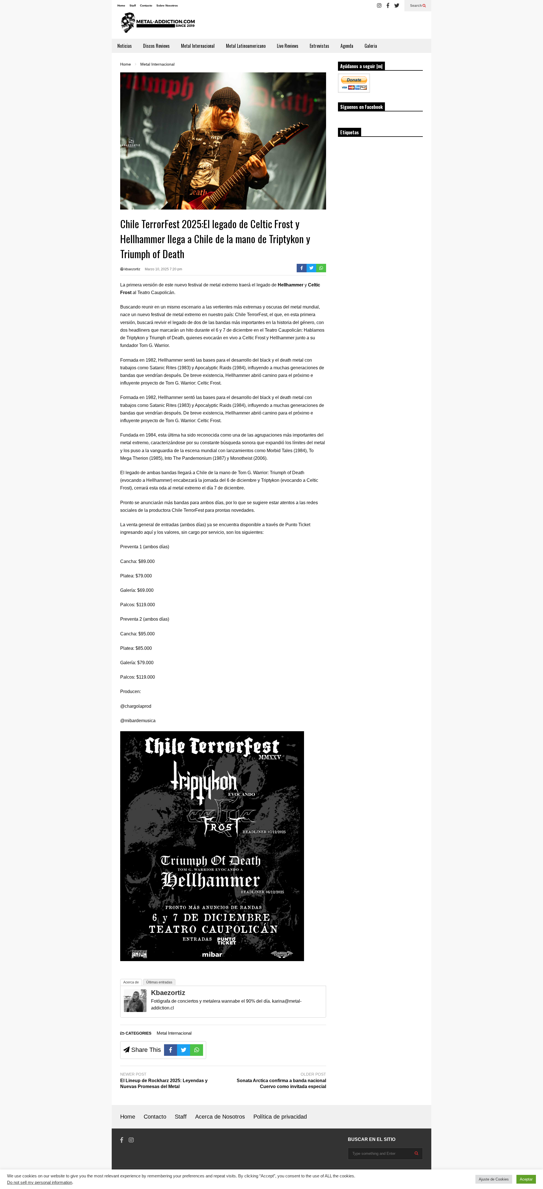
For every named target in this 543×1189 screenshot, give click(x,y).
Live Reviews (287, 45)
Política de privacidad (280, 1117)
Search (416, 6)
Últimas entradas (159, 982)
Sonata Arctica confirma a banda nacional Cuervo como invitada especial (281, 1083)
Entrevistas (319, 45)
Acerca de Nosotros (220, 1117)
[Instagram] (379, 5)
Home (121, 5)
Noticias (124, 45)
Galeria (371, 45)
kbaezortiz (132, 269)
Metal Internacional (198, 45)
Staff (133, 5)
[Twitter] (396, 5)
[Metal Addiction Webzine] (156, 25)
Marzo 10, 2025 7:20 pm (163, 269)
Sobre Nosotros (167, 5)
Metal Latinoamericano (246, 45)
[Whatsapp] (321, 268)
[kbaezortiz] (135, 1010)
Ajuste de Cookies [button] (494, 1179)
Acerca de (131, 982)
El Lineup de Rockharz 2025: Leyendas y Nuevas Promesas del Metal (164, 1083)
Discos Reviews (156, 45)
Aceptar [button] (526, 1179)
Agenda (347, 45)
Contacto (146, 5)
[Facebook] (388, 5)
